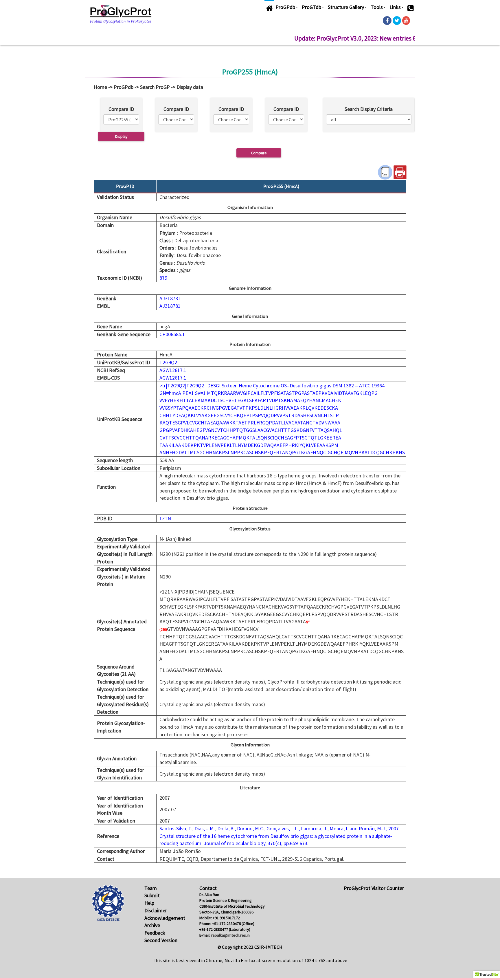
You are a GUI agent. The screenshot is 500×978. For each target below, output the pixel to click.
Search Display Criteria (369, 109)
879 (163, 277)
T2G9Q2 (168, 362)
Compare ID (121, 109)
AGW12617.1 (172, 370)
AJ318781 (170, 298)
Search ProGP (155, 87)
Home (100, 87)
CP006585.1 (172, 334)
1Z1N (165, 518)
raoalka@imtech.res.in (230, 935)
